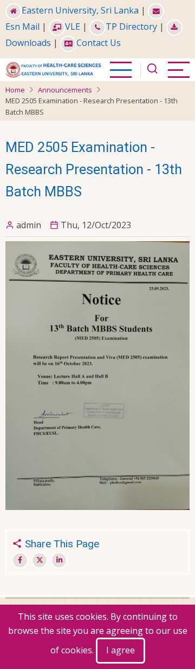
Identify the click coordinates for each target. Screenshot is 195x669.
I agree (120, 650)
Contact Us (98, 43)
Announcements (65, 90)
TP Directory (131, 26)
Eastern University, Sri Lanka (80, 10)
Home (15, 90)
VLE (72, 26)
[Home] (53, 69)
